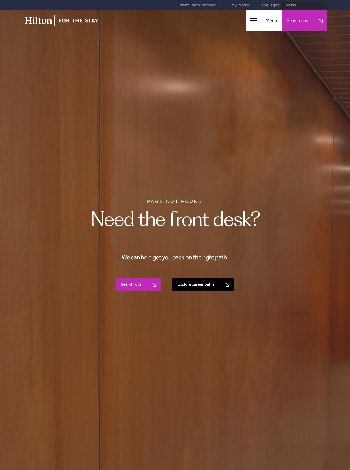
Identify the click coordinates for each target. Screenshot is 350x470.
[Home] (61, 21)
